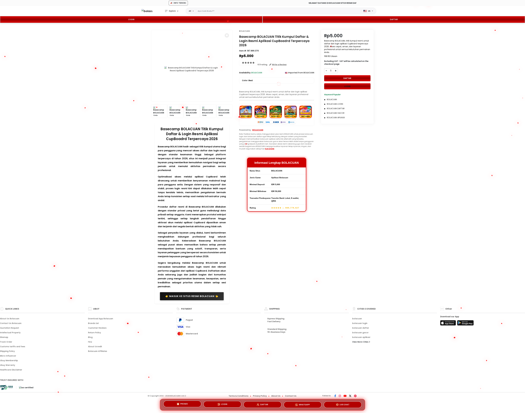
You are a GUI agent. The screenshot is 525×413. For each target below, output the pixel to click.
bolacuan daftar (360, 328)
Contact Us (290, 396)
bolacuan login (359, 323)
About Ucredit (95, 346)
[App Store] (448, 323)
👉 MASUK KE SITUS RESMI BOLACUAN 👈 (191, 296)
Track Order (6, 341)
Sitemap (4, 337)
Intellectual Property (10, 332)
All (190, 11)
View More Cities (360, 341)
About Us (275, 396)
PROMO (184, 404)
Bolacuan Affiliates (97, 351)
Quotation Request (9, 328)
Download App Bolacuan (100, 318)
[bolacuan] (147, 11)
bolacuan (357, 318)
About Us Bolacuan (9, 318)
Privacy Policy (260, 396)
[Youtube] (345, 396)
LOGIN (131, 19)
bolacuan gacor (360, 332)
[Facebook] (335, 396)
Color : (247, 80)
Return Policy (94, 332)
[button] (227, 35)
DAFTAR (394, 19)
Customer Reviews (97, 328)
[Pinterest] (355, 396)
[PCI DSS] (6, 387)
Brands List (93, 323)
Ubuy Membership (9, 360)
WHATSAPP (304, 404)
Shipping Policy (7, 351)
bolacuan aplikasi (361, 337)
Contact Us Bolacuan (10, 323)
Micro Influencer (8, 355)
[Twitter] (350, 396)
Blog (90, 337)
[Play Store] (465, 323)
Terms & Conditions (238, 396)
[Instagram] (340, 396)
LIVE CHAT (344, 403)
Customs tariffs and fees (12, 346)
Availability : (245, 72)
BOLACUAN (244, 31)
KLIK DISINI (269, 149)
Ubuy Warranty (7, 365)
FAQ (90, 341)
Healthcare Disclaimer (11, 369)
